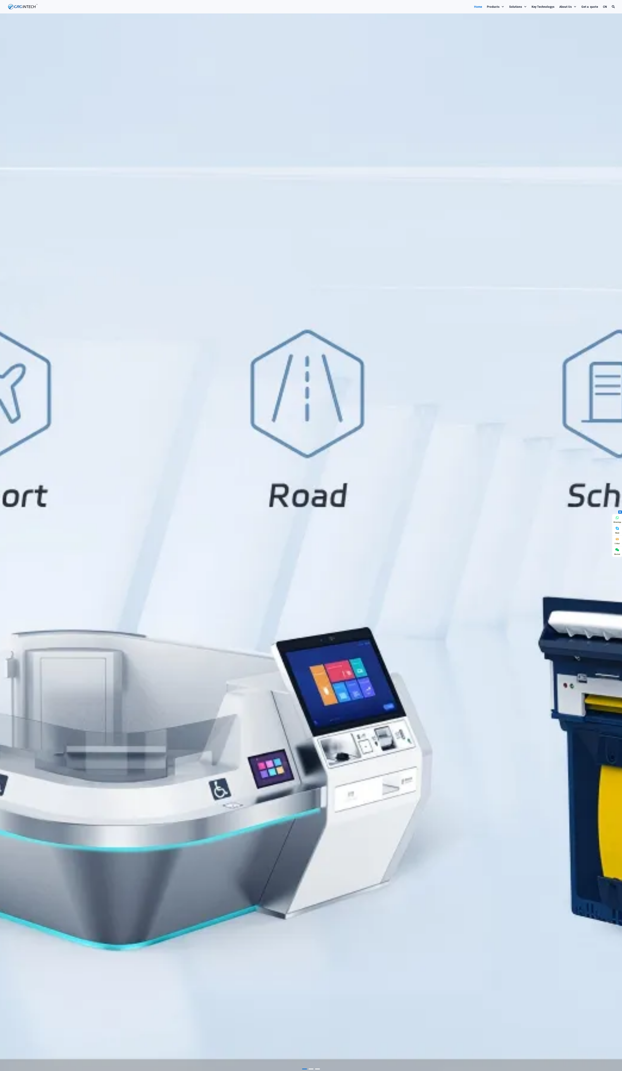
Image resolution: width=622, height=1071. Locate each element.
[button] (502, 6)
